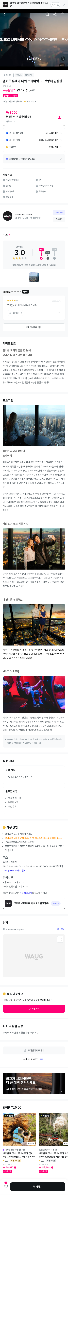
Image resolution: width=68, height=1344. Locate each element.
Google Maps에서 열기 (14, 870)
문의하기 (59, 219)
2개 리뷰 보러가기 (34, 327)
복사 (42, 1059)
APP (54, 4)
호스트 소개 (59, 212)
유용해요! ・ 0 (17, 313)
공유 (55, 14)
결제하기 (37, 1186)
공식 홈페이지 (25, 892)
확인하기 (35, 1008)
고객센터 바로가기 (36, 1050)
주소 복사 (60, 929)
